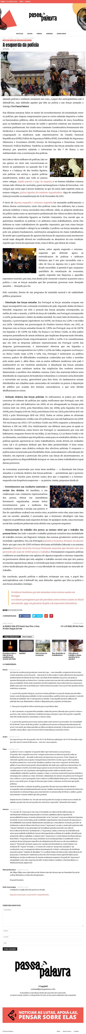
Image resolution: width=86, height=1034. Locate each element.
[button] (82, 33)
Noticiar (19, 33)
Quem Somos (61, 33)
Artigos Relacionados (11, 636)
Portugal (28, 40)
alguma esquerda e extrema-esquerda (33, 202)
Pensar (39, 33)
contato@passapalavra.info (43, 989)
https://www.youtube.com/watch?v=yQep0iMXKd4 (29, 895)
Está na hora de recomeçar (41, 654)
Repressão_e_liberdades (14, 610)
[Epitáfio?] (26, 646)
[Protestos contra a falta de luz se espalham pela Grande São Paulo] (10, 646)
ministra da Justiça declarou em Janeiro (63, 541)
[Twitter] (83, 1)
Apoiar (29, 33)
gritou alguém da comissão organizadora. (41, 192)
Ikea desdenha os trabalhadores (58, 654)
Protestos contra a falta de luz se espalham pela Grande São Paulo (9, 656)
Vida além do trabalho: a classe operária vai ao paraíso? (75, 656)
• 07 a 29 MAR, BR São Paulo (71, 626)
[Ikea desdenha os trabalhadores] (59, 646)
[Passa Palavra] (43, 17)
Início (21, 1)
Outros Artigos (27, 636)
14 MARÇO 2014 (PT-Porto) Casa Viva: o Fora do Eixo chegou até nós (21, 627)
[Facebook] (77, 1)
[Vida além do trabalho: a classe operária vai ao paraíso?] (76, 646)
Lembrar (49, 33)
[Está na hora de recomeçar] (43, 646)
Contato (27, 1)
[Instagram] (80, 1)
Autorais (17, 38)
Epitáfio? (22, 653)
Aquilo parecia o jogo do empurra (35, 181)
